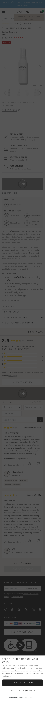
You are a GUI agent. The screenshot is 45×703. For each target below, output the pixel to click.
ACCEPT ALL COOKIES (23, 682)
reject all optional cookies (22, 691)
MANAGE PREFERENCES (20, 697)
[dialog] (22, 679)
